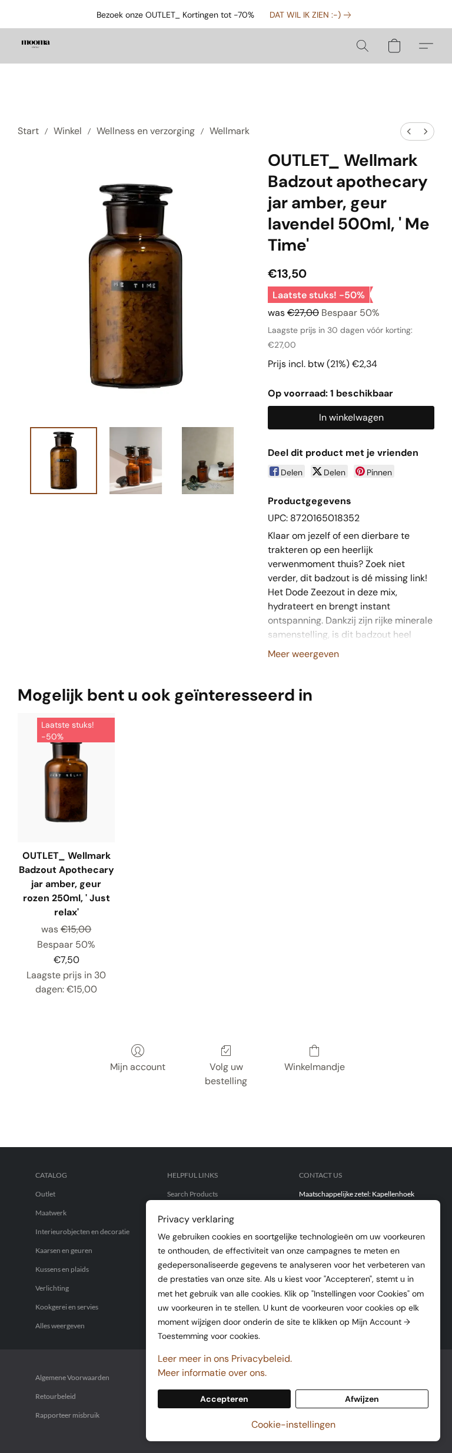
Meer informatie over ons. (212, 1373)
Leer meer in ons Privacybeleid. (225, 1358)
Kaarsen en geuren (63, 1250)
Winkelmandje (314, 1067)
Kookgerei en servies (66, 1306)
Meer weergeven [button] (303, 654)
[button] (35, 46)
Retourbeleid (55, 1396)
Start (28, 131)
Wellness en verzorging (146, 131)
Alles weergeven (60, 1325)
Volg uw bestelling (226, 1074)
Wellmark (230, 131)
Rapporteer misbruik (67, 1415)
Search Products (192, 1193)
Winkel (68, 131)
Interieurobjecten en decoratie (82, 1231)
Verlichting (52, 1288)
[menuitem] (409, 131)
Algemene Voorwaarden (72, 1377)
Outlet (45, 1193)
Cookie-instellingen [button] (293, 1424)
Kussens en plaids (62, 1269)
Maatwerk (51, 1212)
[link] (312, 15)
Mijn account (137, 1067)
